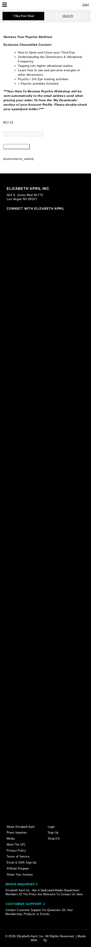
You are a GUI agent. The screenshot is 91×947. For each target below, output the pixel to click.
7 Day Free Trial (23, 16)
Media (11, 838)
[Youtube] (47, 637)
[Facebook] (47, 386)
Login (51, 826)
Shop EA (54, 838)
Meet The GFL (16, 844)
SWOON (54, 940)
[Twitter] (47, 563)
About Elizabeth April (21, 826)
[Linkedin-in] (47, 816)
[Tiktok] (47, 480)
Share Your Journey (20, 874)
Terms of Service (18, 856)
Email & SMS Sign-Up (21, 862)
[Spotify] (47, 722)
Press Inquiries (17, 832)
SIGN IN (68, 16)
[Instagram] (47, 304)
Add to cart (16, 146)
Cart (85, 4)
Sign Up (53, 832)
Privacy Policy (16, 850)
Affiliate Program (18, 868)
